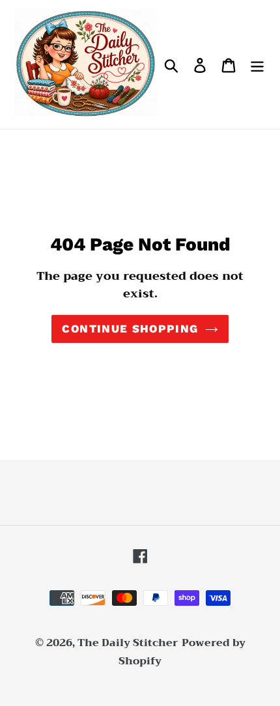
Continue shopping (130, 328)
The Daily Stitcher (127, 643)
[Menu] (257, 65)
